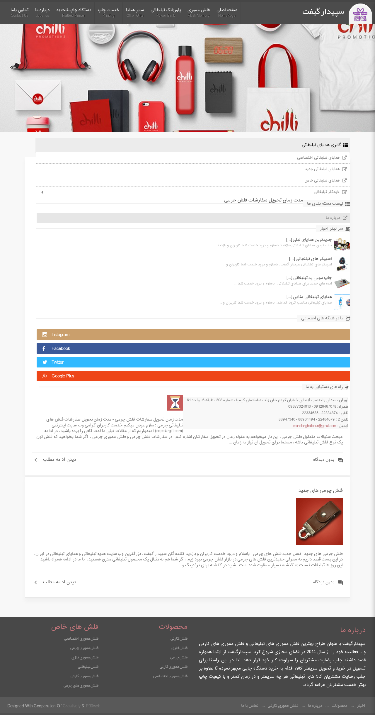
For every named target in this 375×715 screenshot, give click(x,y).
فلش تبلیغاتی (88, 666)
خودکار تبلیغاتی (327, 192)
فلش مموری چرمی (84, 647)
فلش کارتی (179, 638)
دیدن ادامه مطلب (59, 459)
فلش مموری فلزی (84, 657)
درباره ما (333, 218)
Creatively (72, 706)
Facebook (61, 349)
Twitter (58, 363)
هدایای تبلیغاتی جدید (322, 169)
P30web (93, 706)
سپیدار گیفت (323, 11)
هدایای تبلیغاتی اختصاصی (318, 158)
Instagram (60, 335)
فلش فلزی (179, 647)
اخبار (361, 705)
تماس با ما (249, 705)
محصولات (339, 705)
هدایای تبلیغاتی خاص (322, 180)
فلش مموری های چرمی (81, 685)
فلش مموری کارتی (174, 666)
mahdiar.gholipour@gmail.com (314, 426)
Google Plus (63, 376)
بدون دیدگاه (323, 460)
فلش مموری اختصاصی (170, 676)
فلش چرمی (179, 657)
